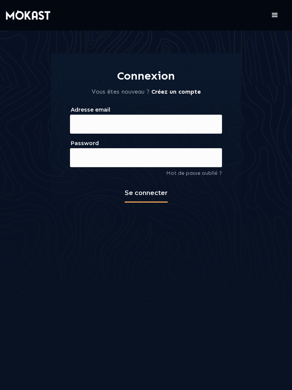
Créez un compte (176, 91)
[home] (28, 15)
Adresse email (90, 109)
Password (85, 143)
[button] (274, 15)
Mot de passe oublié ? (194, 173)
